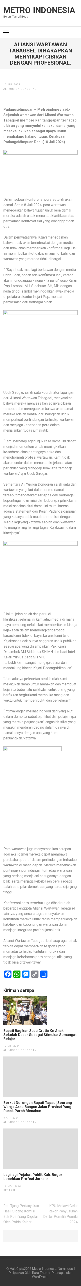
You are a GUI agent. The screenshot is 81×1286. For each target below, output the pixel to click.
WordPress (40, 1277)
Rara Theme (41, 1273)
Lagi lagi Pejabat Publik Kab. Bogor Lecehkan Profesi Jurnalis (32, 1177)
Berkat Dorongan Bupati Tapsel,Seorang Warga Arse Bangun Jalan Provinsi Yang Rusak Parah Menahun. (37, 1107)
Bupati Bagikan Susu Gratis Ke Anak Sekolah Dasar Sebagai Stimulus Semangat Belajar (39, 1035)
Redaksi (9, 1190)
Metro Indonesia (39, 10)
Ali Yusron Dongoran (19, 89)
